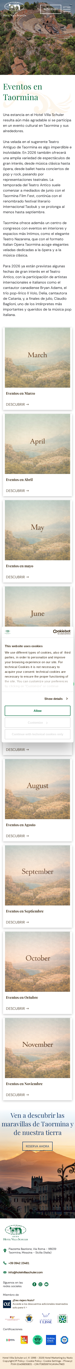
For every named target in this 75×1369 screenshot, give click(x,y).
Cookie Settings (52, 1361)
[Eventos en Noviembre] (37, 1048)
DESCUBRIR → (17, 404)
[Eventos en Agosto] (37, 789)
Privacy (67, 1361)
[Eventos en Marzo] (37, 358)
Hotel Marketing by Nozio (59, 1357)
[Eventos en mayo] (37, 530)
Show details (53, 698)
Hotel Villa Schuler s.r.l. (15, 1357)
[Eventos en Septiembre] (37, 875)
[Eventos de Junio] (37, 616)
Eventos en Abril (19, 479)
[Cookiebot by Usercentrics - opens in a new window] (53, 632)
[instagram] (40, 1284)
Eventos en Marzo (20, 393)
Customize (35, 722)
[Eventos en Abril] (37, 444)
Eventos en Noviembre (24, 1083)
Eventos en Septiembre (25, 911)
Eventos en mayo (19, 565)
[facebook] (34, 1284)
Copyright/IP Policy (14, 1361)
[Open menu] (67, 9)
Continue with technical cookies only (37, 734)
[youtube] (46, 1284)
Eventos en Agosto (20, 824)
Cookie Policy (34, 1361)
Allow (38, 710)
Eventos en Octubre (22, 997)
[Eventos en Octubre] (37, 962)
